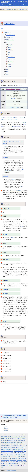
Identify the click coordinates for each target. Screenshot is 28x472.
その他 (9, 66)
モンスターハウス (16, 126)
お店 (7, 69)
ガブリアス (9, 119)
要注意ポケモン (10, 39)
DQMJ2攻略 (20, 449)
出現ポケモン (9, 37)
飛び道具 (10, 49)
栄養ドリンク (11, 59)
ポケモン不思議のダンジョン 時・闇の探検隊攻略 (14, 440)
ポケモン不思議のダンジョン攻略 (8, 442)
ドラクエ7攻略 (10, 452)
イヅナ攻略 (19, 460)
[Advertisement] (14, 15)
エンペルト (5, 176)
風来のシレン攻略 (13, 454)
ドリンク (18, 89)
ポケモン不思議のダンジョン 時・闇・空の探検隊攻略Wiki (14, 2)
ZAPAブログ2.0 (19, 461)
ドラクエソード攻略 (18, 451)
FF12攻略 (6, 454)
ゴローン (12, 237)
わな (7, 71)
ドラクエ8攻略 (17, 452)
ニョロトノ (15, 119)
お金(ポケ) (10, 45)
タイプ (13, 179)
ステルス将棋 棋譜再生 (13, 463)
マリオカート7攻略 (15, 456)
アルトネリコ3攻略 (5, 445)
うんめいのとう (9, 24)
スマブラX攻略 (11, 447)
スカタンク (22, 117)
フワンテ (3, 117)
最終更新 (9, 9)
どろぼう (6, 430)
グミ (9, 54)
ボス (7, 74)
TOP (2, 28)
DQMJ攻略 (14, 449)
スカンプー (15, 117)
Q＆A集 (5, 426)
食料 (9, 52)
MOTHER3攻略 (21, 454)
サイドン (3, 119)
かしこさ (13, 98)
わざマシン (11, 61)
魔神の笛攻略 (13, 460)
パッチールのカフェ (10, 89)
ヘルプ (15, 9)
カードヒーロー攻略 (10, 461)
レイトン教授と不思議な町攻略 (10, 458)
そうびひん (6, 428)
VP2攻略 (18, 447)
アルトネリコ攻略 (12, 443)
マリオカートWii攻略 (5, 456)
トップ (2, 9)
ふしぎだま (11, 64)
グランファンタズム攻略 (16, 445)
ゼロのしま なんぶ (14, 107)
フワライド (9, 117)
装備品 (9, 47)
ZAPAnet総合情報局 (5, 7)
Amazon (8, 465)
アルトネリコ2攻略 (21, 443)
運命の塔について (10, 35)
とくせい (6, 146)
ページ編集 (21, 9)
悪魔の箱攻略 (21, 458)
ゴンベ (21, 226)
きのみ (7, 259)
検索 (13, 9)
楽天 (12, 465)
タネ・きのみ (11, 57)
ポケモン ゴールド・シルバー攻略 (8, 435)
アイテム (8, 42)
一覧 (5, 9)
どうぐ (9, 170)
